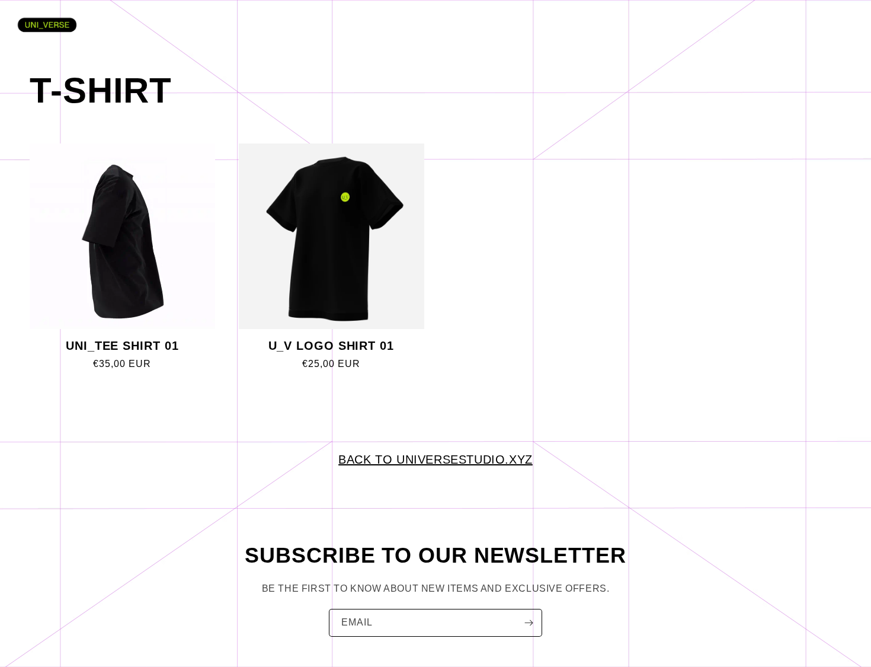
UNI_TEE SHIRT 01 (122, 345)
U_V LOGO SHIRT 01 (331, 345)
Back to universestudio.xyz (435, 459)
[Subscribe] (528, 623)
